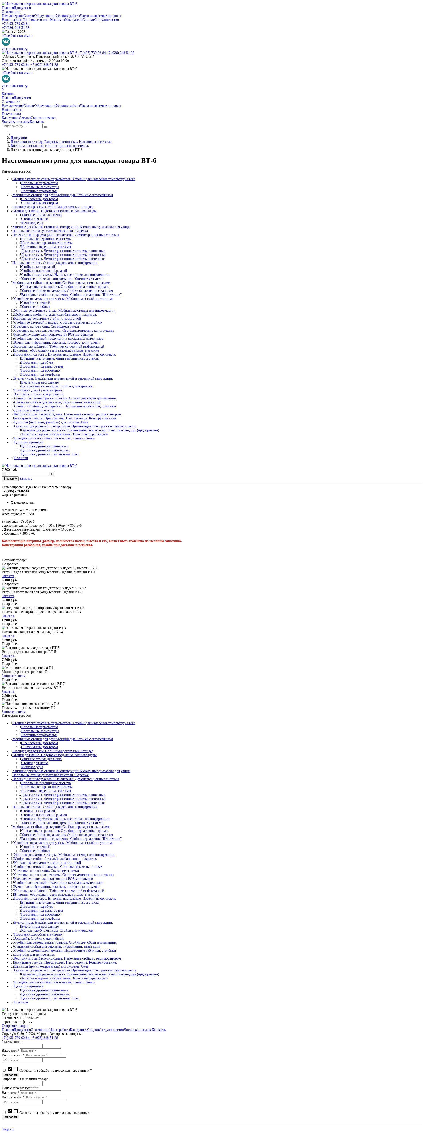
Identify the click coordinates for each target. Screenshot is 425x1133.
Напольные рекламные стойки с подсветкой (47, 318)
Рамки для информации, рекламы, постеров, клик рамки (57, 342)
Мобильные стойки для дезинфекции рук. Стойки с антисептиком (62, 195)
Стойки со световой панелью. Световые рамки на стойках (58, 322)
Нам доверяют (12, 16)
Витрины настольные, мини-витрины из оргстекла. (50, 146)
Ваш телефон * (13, 1055)
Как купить (73, 19)
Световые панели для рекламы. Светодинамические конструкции (64, 330)
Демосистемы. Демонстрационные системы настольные (63, 255)
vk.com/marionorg (14, 49)
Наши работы (12, 19)
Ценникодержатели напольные (44, 446)
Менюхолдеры (32, 223)
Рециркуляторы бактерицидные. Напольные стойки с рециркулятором (67, 414)
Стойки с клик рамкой (38, 267)
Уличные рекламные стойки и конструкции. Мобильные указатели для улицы (71, 227)
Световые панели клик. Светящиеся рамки (46, 326)
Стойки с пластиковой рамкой (44, 271)
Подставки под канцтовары (42, 366)
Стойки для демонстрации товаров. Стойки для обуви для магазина (65, 398)
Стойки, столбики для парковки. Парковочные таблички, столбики (65, 406)
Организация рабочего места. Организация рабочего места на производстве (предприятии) (90, 430)
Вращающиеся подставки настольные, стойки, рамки (54, 438)
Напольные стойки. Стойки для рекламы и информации (55, 263)
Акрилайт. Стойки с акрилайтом (39, 394)
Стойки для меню (34, 219)
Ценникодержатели (29, 442)
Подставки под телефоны (40, 374)
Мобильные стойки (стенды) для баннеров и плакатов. (55, 314)
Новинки (21, 458)
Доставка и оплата (36, 19)
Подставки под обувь (37, 362)
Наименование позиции (20, 1088)
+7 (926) (15, 27)
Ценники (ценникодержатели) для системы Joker (51, 422)
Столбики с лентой (35, 302)
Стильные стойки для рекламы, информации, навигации (57, 402)
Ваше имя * (10, 1050)
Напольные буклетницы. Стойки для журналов (57, 386)
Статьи (28, 16)
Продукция (22, 8)
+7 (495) (15, 23)
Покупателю (11, 113)
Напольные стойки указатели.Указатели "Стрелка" (50, 231)
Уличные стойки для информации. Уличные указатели (62, 278)
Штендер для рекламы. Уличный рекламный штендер (52, 207)
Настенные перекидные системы (46, 247)
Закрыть (8, 1129)
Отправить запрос (15, 1026)
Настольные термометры (40, 187)
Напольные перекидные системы (46, 239)
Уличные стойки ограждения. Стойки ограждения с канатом (67, 290)
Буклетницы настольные (40, 382)
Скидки (88, 19)
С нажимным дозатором (39, 203)
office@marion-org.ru (17, 35)
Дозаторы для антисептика (34, 410)
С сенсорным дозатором (39, 199)
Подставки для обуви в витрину (38, 390)
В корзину (10, 478)
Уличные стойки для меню (41, 215)
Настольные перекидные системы (47, 243)
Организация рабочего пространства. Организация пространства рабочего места (75, 426)
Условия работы (68, 16)
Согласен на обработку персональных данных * (49, 1070)
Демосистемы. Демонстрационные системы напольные (63, 251)
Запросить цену (13, 675)
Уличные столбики (35, 306)
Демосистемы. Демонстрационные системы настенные (63, 259)
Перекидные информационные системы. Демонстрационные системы (65, 235)
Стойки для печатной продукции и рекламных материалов (58, 338)
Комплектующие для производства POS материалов (53, 334)
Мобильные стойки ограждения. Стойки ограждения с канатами (61, 282)
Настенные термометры (39, 191)
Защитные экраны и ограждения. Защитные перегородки (64, 434)
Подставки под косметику (41, 370)
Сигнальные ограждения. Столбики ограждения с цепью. (64, 286)
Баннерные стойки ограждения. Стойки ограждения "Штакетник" (71, 294)
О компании (11, 12)
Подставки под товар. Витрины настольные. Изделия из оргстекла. (61, 142)
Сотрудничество (106, 19)
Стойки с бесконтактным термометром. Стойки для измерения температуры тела (73, 179)
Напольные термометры (39, 183)
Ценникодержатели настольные (45, 450)
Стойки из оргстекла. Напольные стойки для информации (65, 274)
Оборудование (45, 16)
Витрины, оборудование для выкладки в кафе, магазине (56, 350)
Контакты (57, 19)
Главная (8, 8)
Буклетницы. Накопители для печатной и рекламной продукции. (63, 378)
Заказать (25, 478)
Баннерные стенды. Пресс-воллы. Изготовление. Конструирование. (65, 418)
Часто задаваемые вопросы (100, 16)
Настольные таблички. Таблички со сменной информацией (59, 346)
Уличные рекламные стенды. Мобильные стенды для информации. (64, 310)
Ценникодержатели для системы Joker (50, 454)
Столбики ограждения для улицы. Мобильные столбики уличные (63, 298)
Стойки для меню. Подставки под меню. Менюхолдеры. (54, 211)
